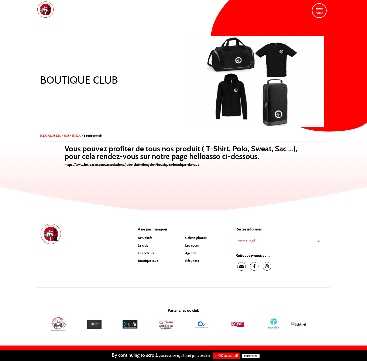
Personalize (250, 356)
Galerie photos (196, 238)
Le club (143, 245)
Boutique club (148, 261)
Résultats (192, 261)
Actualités (145, 238)
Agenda (190, 253)
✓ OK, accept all (226, 355)
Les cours (192, 245)
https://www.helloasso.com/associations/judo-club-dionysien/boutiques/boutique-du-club (132, 164)
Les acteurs (146, 253)
